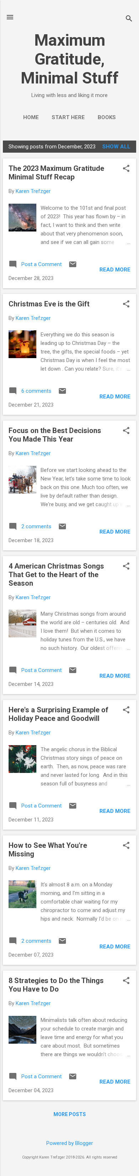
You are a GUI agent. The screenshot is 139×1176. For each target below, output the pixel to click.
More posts (69, 1114)
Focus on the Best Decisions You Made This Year (55, 434)
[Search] (129, 19)
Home (31, 117)
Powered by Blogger (69, 1143)
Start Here (68, 117)
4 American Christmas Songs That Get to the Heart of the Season (56, 574)
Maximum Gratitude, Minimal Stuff (70, 59)
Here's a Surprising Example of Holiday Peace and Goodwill (58, 714)
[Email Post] (72, 267)
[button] (126, 169)
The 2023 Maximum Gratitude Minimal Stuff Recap (56, 172)
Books (107, 117)
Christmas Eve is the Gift (49, 304)
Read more (114, 269)
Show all (116, 146)
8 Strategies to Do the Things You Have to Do (56, 984)
